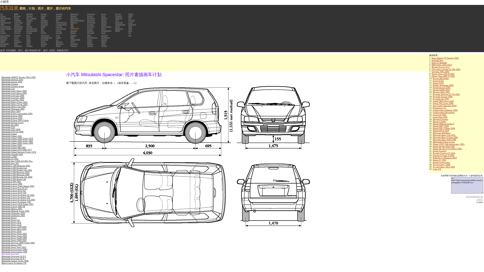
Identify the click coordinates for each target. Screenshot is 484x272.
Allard (2, 20)
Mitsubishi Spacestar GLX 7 (14, 258)
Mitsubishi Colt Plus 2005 (13, 100)
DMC (28, 24)
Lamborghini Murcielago (444, 112)
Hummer (44, 22)
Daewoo (17, 42)
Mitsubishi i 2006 (9, 156)
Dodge (29, 27)
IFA (42, 29)
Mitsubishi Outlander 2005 (13, 215)
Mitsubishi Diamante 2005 (13, 109)
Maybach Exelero (440, 119)
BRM (16, 14)
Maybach (74, 14)
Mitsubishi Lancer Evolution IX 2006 (18, 195)
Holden (29, 46)
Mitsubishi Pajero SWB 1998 (14, 238)
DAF (16, 44)
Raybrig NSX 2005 (441, 92)
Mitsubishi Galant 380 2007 (14, 147)
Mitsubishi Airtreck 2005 (12, 79)
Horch (43, 16)
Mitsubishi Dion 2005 (11, 111)
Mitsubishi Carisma (10, 84)
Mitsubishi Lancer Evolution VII (16, 197)
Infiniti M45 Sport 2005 (443, 101)
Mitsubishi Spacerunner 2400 (14, 252)
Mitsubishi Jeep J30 (10, 163)
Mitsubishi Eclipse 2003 (12, 118)
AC (1, 14)
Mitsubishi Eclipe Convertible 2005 (17, 113)
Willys (117, 31)
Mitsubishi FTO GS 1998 (12, 132)
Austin (3, 33)
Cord (16, 37)
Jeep (43, 46)
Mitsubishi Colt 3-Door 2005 (14, 91)
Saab (89, 42)
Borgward (4, 44)
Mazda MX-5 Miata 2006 (444, 128)
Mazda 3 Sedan (439, 121)
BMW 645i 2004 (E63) (442, 65)
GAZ (130, 16)
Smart (103, 24)
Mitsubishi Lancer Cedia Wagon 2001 (18, 186)
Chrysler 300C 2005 (440, 71)
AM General (5, 22)
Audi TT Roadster (439, 62)
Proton (90, 29)
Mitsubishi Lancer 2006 (12, 184)
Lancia (59, 27)
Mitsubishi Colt (8, 88)
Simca (103, 20)
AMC (2, 24)
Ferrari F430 (438, 83)
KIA (57, 20)
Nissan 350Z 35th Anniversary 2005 (449, 144)
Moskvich (132, 24)
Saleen (90, 44)
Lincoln (59, 33)
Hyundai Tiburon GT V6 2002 (446, 94)
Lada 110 (437, 169)
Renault (90, 33)
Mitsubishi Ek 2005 (10, 125)
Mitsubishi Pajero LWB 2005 (14, 227)
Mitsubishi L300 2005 (11, 181)
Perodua (91, 18)
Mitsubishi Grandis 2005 (12, 154)
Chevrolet (18, 29)
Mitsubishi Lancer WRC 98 (13, 206)
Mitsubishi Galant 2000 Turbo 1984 (17, 143)
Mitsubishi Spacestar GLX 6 (14, 256)
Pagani (74, 46)
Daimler (29, 14)
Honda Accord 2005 (442, 87)
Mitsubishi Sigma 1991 (12, 245)
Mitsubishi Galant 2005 (12, 145)
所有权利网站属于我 (474, 197)
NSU (72, 37)
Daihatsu (18, 46)
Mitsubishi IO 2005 (10, 159)
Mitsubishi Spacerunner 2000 (14, 249)
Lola (58, 35)
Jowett (59, 16)
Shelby (104, 18)
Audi (2, 31)
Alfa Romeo (5, 18)
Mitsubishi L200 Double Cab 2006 (17, 170)
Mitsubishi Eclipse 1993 (12, 116)
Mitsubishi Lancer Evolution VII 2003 (18, 200)
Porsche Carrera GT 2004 (444, 153)
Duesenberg (31, 31)
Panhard (91, 14)
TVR (117, 20)
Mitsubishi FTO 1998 (11, 129)
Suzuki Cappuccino (441, 162)
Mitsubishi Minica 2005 (12, 209)
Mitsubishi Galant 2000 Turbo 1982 (17, 141)
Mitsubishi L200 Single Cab (14, 179)
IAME (43, 27)
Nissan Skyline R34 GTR (444, 146)
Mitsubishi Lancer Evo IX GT (15, 188)
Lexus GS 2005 (439, 115)
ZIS (129, 35)
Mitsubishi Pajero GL (11, 220)
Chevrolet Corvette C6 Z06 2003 (446, 69)
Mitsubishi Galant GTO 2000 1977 (17, 150)
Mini (72, 27)
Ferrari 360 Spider (441, 78)
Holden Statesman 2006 (443, 85)
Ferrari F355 (438, 81)
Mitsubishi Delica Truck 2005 (15, 104)
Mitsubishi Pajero (9, 218)
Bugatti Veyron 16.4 (440, 67)
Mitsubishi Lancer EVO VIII (14, 193)
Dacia (16, 40)
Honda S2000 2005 (441, 90)
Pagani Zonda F (440, 151)
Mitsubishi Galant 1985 (12, 136)
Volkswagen (120, 24)
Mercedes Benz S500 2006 (444, 139)
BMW (2, 42)
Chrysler (17, 31)
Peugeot (91, 20)
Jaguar (44, 44)
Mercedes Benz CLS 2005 (444, 135)
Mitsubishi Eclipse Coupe (444, 142)
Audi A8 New (437, 60)
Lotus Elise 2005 (440, 117)
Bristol (3, 46)
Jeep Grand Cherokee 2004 (445, 105)
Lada (130, 22)
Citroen (17, 33)
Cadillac (17, 20)
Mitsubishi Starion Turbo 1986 (15, 261)
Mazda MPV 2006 (441, 126)
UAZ (130, 27)
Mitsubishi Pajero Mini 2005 (14, 229)
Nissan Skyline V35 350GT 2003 (447, 149)
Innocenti (45, 35)
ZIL (129, 33)
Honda (44, 14)
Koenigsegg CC (439, 108)
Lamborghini (61, 24)
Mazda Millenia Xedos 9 (443, 124)
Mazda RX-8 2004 (441, 130)
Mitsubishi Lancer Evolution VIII (16, 202)
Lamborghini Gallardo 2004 (445, 110)
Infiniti (43, 33)
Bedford (3, 37)
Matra (58, 46)
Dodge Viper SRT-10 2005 (443, 76)
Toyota (118, 14)
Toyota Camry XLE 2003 (444, 167)
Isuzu (43, 42)
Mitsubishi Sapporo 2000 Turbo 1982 (18, 243)
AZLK (130, 14)
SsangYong (106, 27)
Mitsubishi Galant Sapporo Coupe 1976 (19, 152)
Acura (2, 16)
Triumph (118, 18)
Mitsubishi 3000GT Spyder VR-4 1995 (19, 77)
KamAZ (131, 20)
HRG (43, 18)
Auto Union (5, 35)
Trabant (118, 16)
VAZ (130, 29)
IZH (129, 18)
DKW (28, 22)
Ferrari (29, 33)
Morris (73, 33)
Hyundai (44, 24)
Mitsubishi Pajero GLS (11, 222)
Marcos (59, 42)
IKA (42, 31)
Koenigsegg (61, 22)
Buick (16, 18)
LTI (57, 40)
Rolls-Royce (92, 37)
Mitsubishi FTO (8, 127)
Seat (103, 16)
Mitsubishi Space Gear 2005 (14, 247)
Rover (89, 40)
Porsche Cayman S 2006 (443, 155)
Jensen (59, 14)
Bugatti (17, 16)
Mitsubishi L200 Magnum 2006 (15, 175)
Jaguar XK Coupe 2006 (443, 103)
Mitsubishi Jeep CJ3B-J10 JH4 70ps (17, 161)
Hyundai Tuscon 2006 (442, 96)
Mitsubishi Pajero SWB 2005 (14, 240)
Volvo (117, 27)
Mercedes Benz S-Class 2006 (445, 137)
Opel (73, 42)
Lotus (58, 37)
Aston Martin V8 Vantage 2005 (445, 58)
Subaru (104, 35)
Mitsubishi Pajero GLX (12, 224)
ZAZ (130, 31)
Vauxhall (119, 22)
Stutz (103, 33)
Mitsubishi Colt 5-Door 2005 (14, 93)
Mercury (74, 22)
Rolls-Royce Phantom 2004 (445, 158)
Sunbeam (105, 37)
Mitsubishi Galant (9, 134)
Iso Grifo (44, 40)
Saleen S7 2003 (439, 160)
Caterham (18, 22)
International (46, 37)
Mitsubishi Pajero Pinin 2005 (14, 234)
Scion (103, 14)
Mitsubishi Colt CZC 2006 (13, 98)
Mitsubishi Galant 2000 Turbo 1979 (17, 138)
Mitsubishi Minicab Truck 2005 (15, 211)
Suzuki (104, 40)
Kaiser (58, 18)
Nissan (73, 35)
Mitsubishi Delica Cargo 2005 (15, 102)
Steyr (103, 29)
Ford (28, 37)
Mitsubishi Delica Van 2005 (14, 107)
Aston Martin (5, 29)
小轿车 (479, 199)
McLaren (74, 18)
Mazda (73, 16)
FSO (28, 40)
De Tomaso (31, 18)
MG (72, 24)
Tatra (103, 44)
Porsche (90, 27)
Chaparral (18, 27)
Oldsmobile (75, 40)
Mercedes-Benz (77, 20)
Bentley (3, 40)
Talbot (103, 42)
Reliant (90, 31)
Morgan (74, 31)
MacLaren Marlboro (442, 133)
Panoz (90, 16)
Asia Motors (5, 27)
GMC (28, 42)
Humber (44, 20)
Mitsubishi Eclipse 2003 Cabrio (15, 120)
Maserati (59, 44)
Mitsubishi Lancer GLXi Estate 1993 (17, 204)
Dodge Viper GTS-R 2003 (443, 74)
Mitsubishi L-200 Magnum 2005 (16, 166)
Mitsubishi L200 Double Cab (14, 168)
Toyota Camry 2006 (441, 164)
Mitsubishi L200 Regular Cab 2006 (17, 177)
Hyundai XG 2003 (441, 99)
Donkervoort (31, 29)
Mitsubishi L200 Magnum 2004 (15, 172)
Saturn (90, 46)
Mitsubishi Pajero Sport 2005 (14, 236)
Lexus (58, 31)
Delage (29, 20)
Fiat (28, 35)
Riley (89, 35)
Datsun (29, 16)
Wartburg (119, 29)
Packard (74, 44)
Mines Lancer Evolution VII (14, 263)
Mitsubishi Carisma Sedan (13, 86)
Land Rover (61, 29)
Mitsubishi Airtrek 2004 (12, 82)
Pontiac (90, 24)
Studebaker (106, 31)
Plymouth (91, 22)
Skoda (104, 22)
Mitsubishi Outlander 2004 (13, 213)
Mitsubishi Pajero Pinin (12, 231)
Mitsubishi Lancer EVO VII (14, 190)
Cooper (17, 35)
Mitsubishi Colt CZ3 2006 (13, 95)
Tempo (104, 46)
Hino (28, 44)
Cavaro (17, 24)
